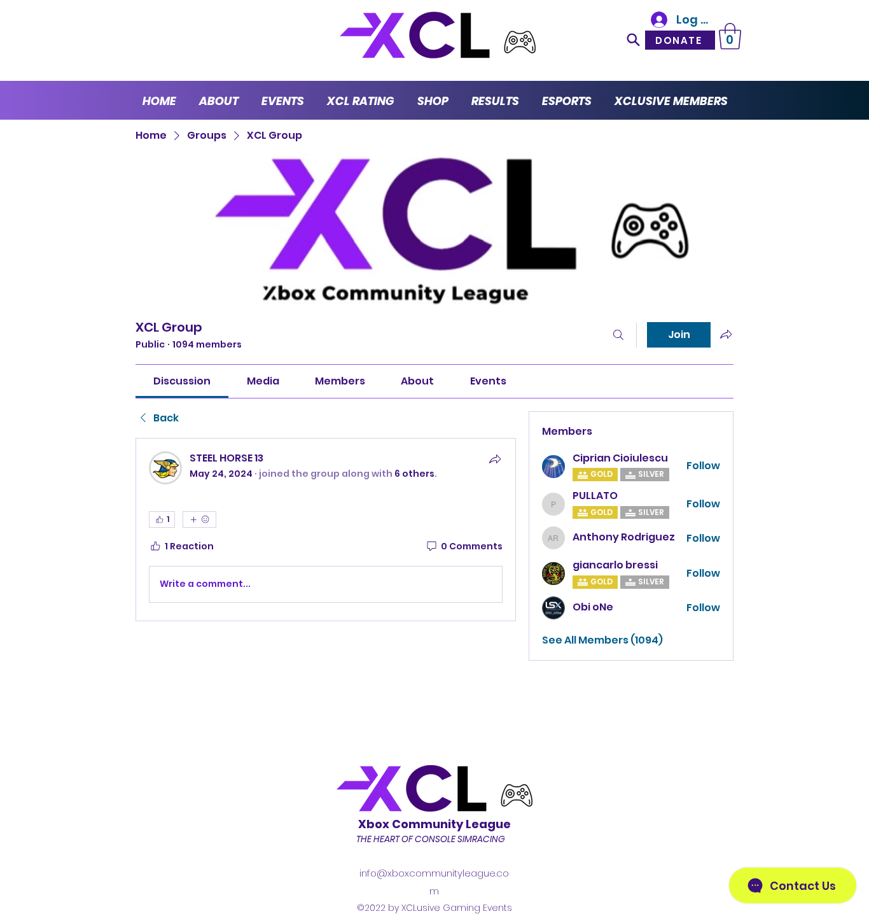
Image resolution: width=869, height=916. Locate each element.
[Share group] (725, 334)
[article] (326, 529)
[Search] (634, 39)
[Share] (495, 459)
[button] (730, 36)
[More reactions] (199, 519)
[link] (182, 381)
